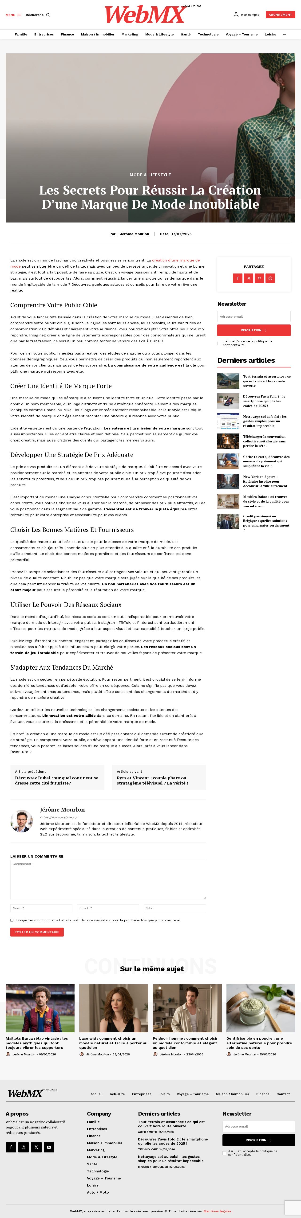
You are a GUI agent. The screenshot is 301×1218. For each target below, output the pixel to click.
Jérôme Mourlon (134, 234)
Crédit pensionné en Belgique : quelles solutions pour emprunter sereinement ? (266, 523)
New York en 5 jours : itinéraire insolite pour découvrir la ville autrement (265, 481)
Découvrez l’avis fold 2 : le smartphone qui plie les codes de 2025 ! (264, 401)
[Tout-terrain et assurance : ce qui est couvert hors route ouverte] (228, 381)
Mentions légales (217, 1211)
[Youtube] (49, 1147)
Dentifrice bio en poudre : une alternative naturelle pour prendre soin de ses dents (259, 1043)
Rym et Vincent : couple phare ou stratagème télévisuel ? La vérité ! (152, 780)
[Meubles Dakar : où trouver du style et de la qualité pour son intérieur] (228, 501)
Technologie (148, 1149)
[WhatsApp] (270, 278)
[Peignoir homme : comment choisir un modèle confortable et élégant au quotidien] (187, 1008)
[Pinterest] (259, 278)
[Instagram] (23, 1147)
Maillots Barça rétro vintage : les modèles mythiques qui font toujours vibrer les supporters (37, 1043)
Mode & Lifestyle (150, 175)
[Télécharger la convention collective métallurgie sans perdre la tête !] (228, 441)
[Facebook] (237, 278)
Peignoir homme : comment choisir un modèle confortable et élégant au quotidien (185, 1043)
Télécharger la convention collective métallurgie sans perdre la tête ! (264, 441)
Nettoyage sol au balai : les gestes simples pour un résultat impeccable (265, 421)
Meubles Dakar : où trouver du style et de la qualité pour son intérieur (266, 501)
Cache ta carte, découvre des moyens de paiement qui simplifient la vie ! (266, 461)
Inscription (251, 330)
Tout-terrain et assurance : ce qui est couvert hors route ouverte (267, 381)
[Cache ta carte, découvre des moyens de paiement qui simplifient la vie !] (228, 461)
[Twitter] (248, 278)
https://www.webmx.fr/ (58, 817)
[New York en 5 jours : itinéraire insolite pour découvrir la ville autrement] (228, 481)
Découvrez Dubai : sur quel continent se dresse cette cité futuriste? (56, 780)
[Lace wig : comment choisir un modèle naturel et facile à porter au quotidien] (113, 1008)
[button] (39, 15)
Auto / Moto (147, 1132)
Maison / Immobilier (153, 1166)
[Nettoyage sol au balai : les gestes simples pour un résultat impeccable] (228, 421)
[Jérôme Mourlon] (21, 821)
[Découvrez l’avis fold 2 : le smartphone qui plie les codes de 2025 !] (228, 401)
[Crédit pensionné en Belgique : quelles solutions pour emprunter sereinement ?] (228, 521)
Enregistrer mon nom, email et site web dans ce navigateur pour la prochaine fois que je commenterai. (98, 920)
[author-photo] (9, 1054)
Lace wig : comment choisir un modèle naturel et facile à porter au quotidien (113, 1043)
